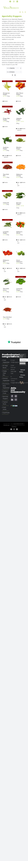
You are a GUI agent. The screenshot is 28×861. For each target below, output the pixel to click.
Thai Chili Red (7, 317)
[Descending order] (20, 68)
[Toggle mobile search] (22, 12)
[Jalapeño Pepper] (20, 111)
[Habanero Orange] (20, 167)
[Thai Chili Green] (7, 281)
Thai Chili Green (6, 289)
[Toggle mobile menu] (25, 12)
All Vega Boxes (5, 366)
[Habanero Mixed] (20, 224)
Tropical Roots (5, 403)
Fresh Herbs (4, 408)
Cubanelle (6, 203)
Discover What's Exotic (22, 356)
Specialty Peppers (5, 397)
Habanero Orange (19, 175)
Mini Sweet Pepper (19, 93)
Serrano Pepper (18, 203)
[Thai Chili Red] (7, 309)
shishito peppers (7, 31)
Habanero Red (6, 261)
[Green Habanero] (20, 253)
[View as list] (15, 75)
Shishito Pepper (18, 148)
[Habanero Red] (7, 253)
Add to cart (18, 184)
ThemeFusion (6, 425)
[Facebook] (12, 396)
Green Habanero (19, 261)
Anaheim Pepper (6, 148)
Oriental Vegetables (6, 379)
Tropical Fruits (5, 392)
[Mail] (15, 399)
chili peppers (21, 31)
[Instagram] (15, 396)
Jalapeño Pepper (19, 119)
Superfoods (6, 412)
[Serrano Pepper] (20, 195)
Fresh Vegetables (6, 361)
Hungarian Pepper (6, 93)
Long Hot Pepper (6, 232)
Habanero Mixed (19, 232)
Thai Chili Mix (6, 175)
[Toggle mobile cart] (20, 12)
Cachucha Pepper (19, 289)
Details (6, 101)
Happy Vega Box (5, 373)
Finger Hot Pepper (6, 119)
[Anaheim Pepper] (7, 140)
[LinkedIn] (12, 399)
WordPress (14, 426)
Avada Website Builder (18, 423)
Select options (19, 129)
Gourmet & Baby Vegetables (6, 386)
